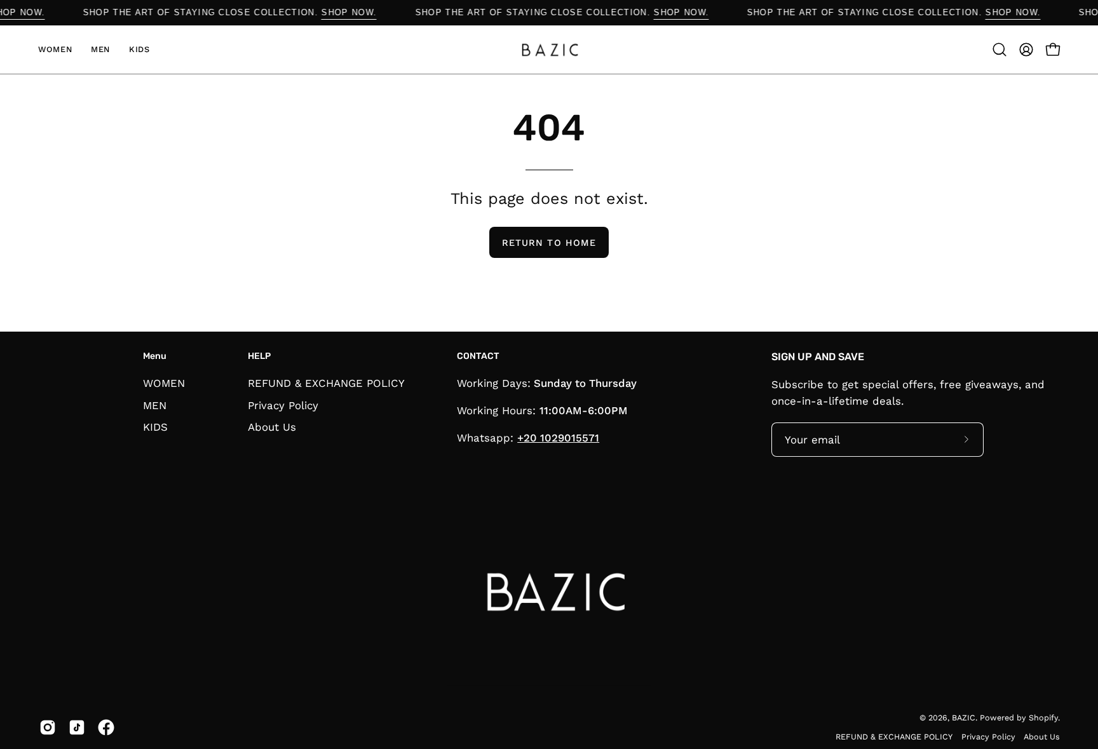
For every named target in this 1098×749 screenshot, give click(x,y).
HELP (259, 356)
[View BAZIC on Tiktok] (76, 727)
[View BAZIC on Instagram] (47, 727)
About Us (272, 427)
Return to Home (549, 243)
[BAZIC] (549, 49)
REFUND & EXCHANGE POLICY (326, 383)
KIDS (155, 427)
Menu (154, 356)
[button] (999, 49)
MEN (154, 404)
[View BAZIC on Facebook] (106, 727)
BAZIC (963, 717)
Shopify (1043, 717)
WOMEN (164, 383)
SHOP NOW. (359, 12)
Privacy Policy (283, 404)
